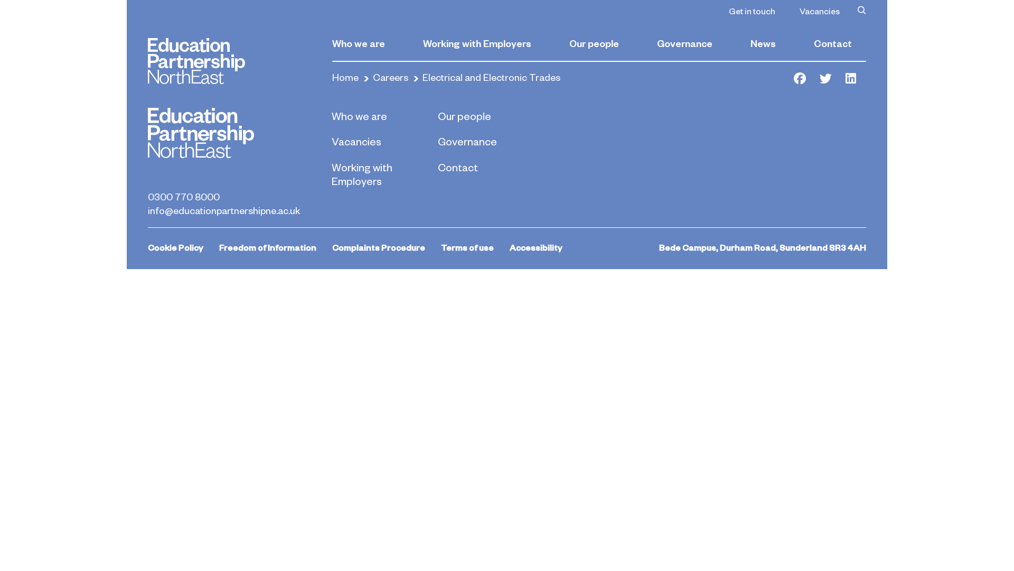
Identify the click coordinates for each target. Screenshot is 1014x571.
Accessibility (536, 247)
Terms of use (467, 247)
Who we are (358, 43)
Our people (594, 43)
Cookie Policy (175, 247)
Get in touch (752, 10)
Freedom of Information (267, 247)
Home (345, 77)
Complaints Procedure (378, 247)
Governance (684, 43)
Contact (833, 43)
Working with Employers (477, 43)
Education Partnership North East (196, 61)
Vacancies (820, 10)
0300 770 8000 (184, 196)
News (763, 43)
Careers (390, 77)
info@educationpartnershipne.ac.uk (224, 210)
